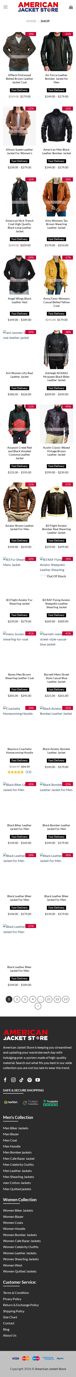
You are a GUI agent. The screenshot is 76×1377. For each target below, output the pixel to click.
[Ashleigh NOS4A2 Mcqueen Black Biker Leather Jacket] (56, 349)
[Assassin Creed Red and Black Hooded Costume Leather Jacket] (19, 424)
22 (57, 999)
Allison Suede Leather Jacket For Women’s (19, 151)
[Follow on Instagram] (13, 1080)
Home (31, 21)
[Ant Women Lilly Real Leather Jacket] (19, 349)
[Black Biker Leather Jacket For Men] (19, 801)
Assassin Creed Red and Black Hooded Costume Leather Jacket (19, 453)
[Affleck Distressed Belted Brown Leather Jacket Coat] (19, 51)
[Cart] (71, 7)
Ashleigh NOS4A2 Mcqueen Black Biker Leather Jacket (56, 376)
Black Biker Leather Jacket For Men (19, 827)
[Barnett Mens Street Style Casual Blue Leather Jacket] (56, 650)
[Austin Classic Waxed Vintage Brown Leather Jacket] (56, 424)
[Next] (38, 1006)
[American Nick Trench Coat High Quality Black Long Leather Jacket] (19, 196)
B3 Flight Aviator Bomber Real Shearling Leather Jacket (56, 529)
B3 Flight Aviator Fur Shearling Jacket (19, 601)
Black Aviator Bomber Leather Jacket (56, 750)
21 (49, 999)
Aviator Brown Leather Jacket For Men (19, 527)
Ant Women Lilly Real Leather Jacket (19, 374)
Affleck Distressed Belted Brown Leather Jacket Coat (19, 78)
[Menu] (5, 7)
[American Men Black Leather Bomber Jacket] (56, 126)
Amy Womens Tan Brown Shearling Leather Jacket (56, 224)
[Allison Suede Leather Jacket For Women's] (19, 126)
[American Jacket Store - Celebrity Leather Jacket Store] (38, 7)
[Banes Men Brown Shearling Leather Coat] (19, 650)
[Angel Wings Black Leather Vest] (19, 275)
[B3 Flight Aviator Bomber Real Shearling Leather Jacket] (56, 501)
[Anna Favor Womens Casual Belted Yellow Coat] (56, 275)
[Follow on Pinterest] (29, 1080)
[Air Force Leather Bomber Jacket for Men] (56, 51)
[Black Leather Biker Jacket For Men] (19, 872)
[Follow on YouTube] (37, 1080)
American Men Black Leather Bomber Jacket (56, 151)
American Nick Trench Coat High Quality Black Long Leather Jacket (19, 226)
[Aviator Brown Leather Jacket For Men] (19, 501)
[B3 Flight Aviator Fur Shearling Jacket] (19, 576)
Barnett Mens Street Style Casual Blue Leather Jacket (56, 678)
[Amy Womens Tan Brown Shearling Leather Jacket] (56, 196)
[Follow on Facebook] (5, 1080)
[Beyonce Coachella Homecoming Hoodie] (19, 725)
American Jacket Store (50, 1369)
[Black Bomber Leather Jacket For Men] (56, 801)
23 (65, 999)
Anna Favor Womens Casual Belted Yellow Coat (56, 302)
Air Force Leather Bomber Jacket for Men (56, 78)
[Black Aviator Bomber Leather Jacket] (56, 725)
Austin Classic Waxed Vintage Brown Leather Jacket (56, 451)
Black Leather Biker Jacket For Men (19, 898)
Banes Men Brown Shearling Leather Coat (19, 676)
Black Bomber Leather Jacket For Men (56, 827)
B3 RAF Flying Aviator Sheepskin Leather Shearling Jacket (56, 603)
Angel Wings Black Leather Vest (19, 300)
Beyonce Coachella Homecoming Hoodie (19, 750)
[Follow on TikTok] (21, 1080)
